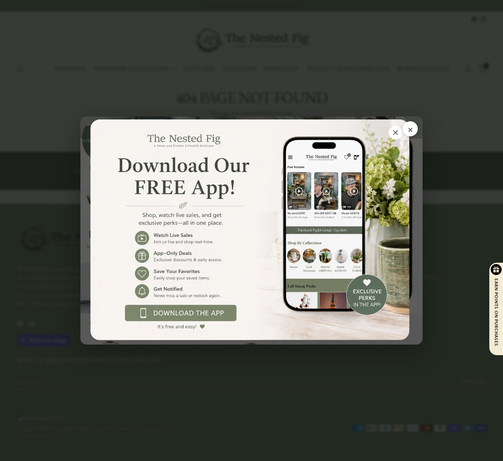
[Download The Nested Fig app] (251, 230)
